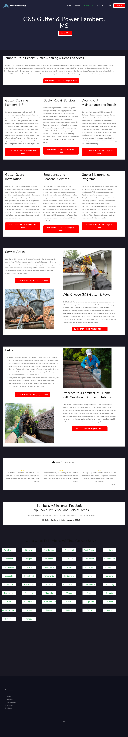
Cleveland (69, 550)
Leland (69, 610)
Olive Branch (69, 584)
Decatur (29, 550)
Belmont (9, 558)
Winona (109, 576)
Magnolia (49, 593)
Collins (69, 567)
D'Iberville (49, 584)
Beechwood (109, 558)
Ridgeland (89, 601)
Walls (109, 610)
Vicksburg (49, 567)
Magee (29, 558)
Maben (109, 550)
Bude (8, 601)
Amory (29, 619)
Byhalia (109, 593)
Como (89, 593)
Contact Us (119, 5)
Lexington (29, 601)
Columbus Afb (49, 601)
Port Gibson (89, 550)
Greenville (49, 576)
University (109, 584)
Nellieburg (89, 558)
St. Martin (8, 584)
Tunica (89, 576)
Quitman (89, 567)
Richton (69, 558)
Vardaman (49, 550)
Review (77, 5)
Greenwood (89, 584)
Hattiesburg (109, 567)
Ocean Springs (9, 610)
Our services (88, 5)
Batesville (9, 593)
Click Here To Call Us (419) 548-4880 (61, 81)
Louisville (69, 601)
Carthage (29, 593)
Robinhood (29, 576)
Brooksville (9, 567)
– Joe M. (76, 481)
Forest (49, 610)
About (109, 5)
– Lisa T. (114, 484)
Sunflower (9, 550)
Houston (109, 601)
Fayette (8, 619)
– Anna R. (37, 481)
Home (69, 5)
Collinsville (69, 576)
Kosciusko (8, 576)
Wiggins (49, 558)
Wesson (69, 593)
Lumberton (29, 610)
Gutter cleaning (18, 5)
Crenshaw (29, 584)
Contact (100, 5)
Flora (89, 610)
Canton (29, 567)
